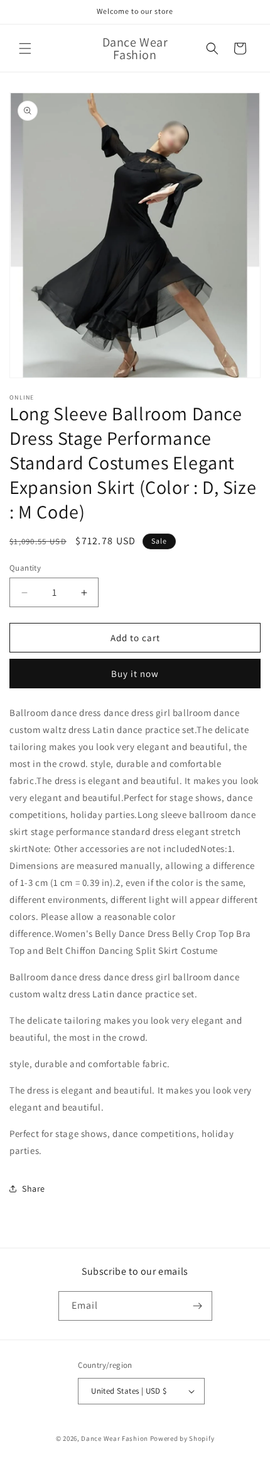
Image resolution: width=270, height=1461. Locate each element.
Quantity (25, 568)
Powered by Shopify (182, 1438)
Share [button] (33, 1188)
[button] (25, 48)
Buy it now (135, 674)
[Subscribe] (198, 1306)
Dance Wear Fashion (114, 1438)
